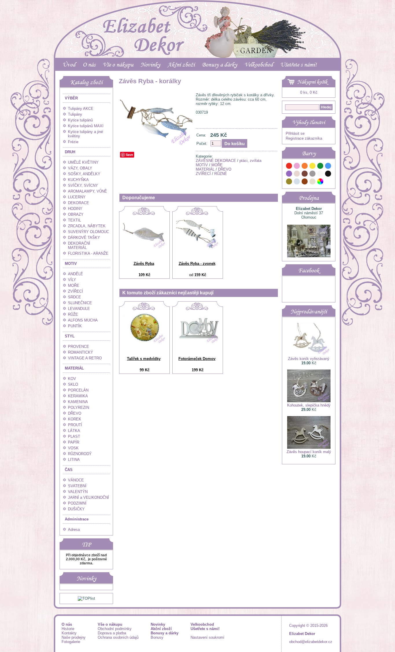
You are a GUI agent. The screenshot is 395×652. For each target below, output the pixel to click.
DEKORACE (78, 203)
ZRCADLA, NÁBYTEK (87, 226)
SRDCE (74, 297)
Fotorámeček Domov (196, 359)
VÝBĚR (71, 98)
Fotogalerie (71, 642)
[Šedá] (312, 174)
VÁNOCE (76, 480)
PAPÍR (73, 442)
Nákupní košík (312, 81)
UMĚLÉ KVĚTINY (83, 162)
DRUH (70, 152)
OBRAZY (76, 214)
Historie (68, 629)
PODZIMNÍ (77, 503)
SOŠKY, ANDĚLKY (84, 174)
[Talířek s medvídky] (144, 343)
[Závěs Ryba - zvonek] (197, 247)
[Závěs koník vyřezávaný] (309, 354)
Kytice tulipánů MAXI (86, 126)
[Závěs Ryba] (144, 247)
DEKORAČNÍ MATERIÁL (79, 245)
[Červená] (289, 167)
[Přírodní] (312, 182)
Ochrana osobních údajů (118, 637)
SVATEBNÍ (77, 486)
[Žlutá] (312, 167)
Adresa (74, 529)
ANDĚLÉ (75, 274)
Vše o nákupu (118, 64)
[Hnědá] (304, 174)
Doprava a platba (112, 633)
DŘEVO (74, 413)
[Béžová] (297, 174)
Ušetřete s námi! (298, 64)
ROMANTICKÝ (80, 352)
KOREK (74, 419)
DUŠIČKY (76, 509)
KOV (72, 378)
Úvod (68, 64)
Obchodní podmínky (115, 629)
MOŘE (73, 285)
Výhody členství (308, 122)
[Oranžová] (304, 167)
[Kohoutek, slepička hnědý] (309, 401)
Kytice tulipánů (80, 120)
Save (129, 154)
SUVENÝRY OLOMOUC (88, 232)
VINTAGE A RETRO (85, 358)
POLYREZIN (78, 407)
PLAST (74, 436)
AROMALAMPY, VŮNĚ (87, 191)
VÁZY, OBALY (80, 168)
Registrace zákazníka (304, 138)
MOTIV (71, 263)
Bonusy (157, 637)
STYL (70, 336)
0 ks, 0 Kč (309, 92)
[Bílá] (320, 174)
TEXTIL (74, 220)
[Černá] (328, 174)
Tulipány (75, 114)
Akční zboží (181, 64)
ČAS (69, 470)
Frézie (73, 142)
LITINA (74, 459)
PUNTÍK (75, 326)
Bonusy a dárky (219, 64)
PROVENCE (78, 346)
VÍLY (72, 280)
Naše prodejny (74, 637)
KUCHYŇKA (78, 180)
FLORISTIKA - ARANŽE (88, 253)
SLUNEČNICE (80, 303)
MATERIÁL (74, 368)
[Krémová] (328, 182)
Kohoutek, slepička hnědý (309, 405)
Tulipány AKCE (80, 108)
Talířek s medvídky (143, 359)
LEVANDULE (79, 308)
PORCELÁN (78, 390)
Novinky (150, 64)
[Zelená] (320, 167)
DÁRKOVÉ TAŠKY (84, 237)
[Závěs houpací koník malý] (309, 447)
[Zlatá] (289, 182)
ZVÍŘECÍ (75, 291)
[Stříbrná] (297, 182)
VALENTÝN (78, 492)
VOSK (73, 448)
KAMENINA (78, 402)
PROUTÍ (75, 425)
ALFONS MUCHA (83, 320)
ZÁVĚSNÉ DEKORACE (216, 160)
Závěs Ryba (144, 263)
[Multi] (320, 182)
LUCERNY (77, 197)
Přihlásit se (295, 133)
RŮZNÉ (220, 173)
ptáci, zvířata (250, 160)
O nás (89, 64)
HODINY (75, 208)
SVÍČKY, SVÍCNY (83, 185)
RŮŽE (73, 314)
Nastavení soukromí (207, 637)
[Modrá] (328, 167)
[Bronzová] (304, 182)
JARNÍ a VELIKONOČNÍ (88, 497)
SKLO (73, 384)
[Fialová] (289, 174)
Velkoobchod (258, 64)
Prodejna (309, 198)
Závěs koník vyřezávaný (308, 359)
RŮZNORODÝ (80, 454)
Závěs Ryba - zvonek (197, 263)
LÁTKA (74, 430)
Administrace (76, 519)
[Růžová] (297, 167)
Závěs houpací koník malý (309, 452)
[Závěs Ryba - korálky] (156, 145)
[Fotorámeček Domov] (197, 343)
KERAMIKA (78, 396)
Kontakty (69, 633)
